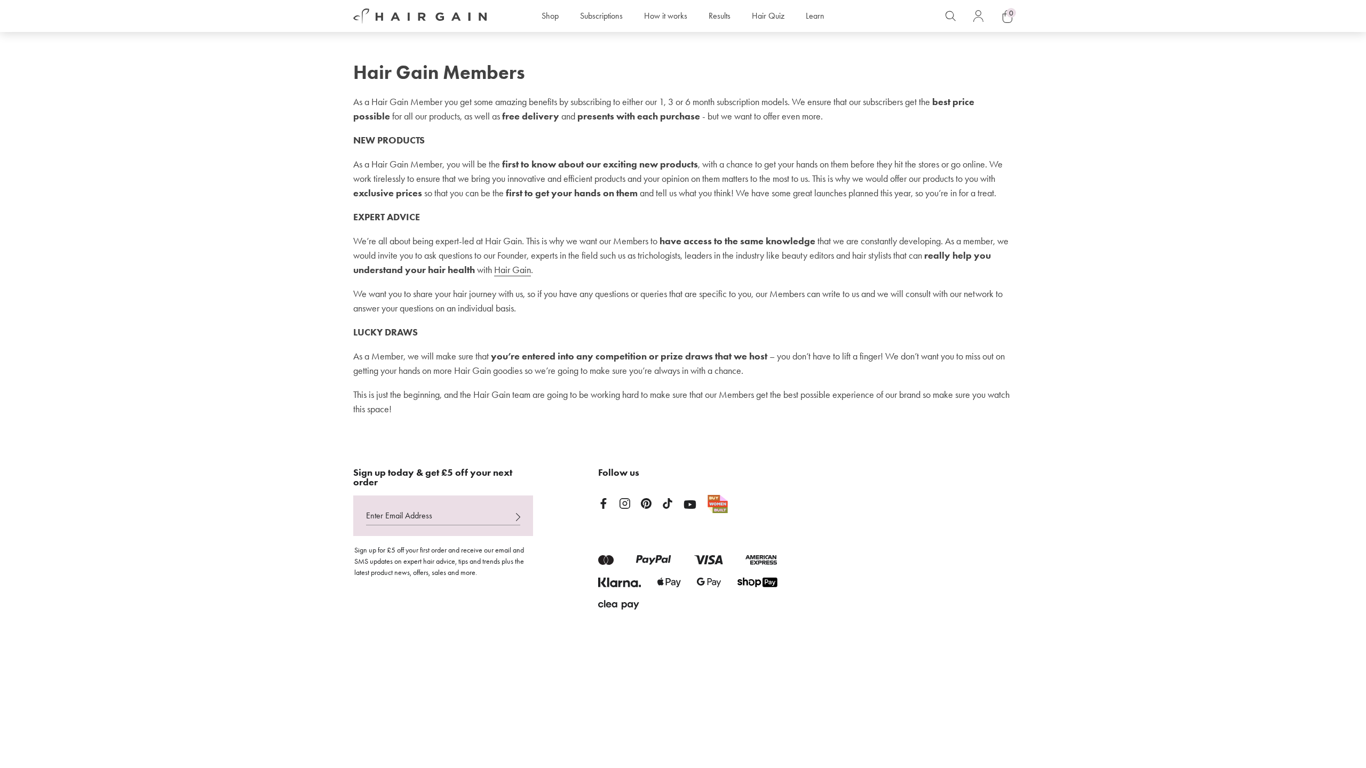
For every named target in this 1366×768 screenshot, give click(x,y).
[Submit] (518, 517)
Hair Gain (512, 270)
